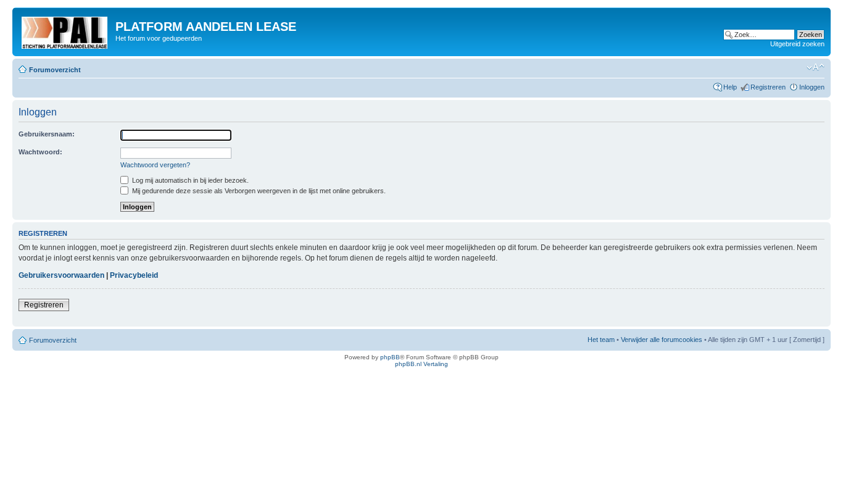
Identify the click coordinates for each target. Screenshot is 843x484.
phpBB (390, 357)
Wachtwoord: (40, 152)
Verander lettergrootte (815, 67)
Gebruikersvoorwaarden (61, 275)
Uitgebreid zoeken (797, 44)
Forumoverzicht (55, 69)
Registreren (768, 87)
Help (730, 87)
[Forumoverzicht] (65, 30)
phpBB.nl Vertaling (421, 364)
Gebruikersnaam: (47, 134)
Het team (601, 339)
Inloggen (811, 87)
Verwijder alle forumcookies (661, 339)
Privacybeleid (134, 275)
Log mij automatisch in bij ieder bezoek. (189, 180)
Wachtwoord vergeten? (155, 165)
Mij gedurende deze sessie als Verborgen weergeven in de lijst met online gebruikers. (258, 190)
